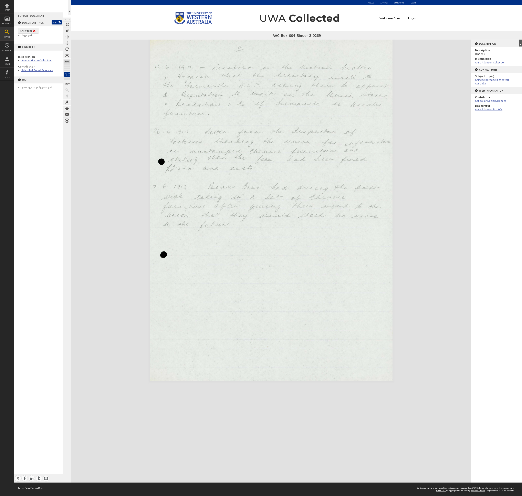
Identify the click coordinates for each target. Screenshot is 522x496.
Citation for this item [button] (67, 121)
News (371, 2)
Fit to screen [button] (67, 31)
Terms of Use (36, 488)
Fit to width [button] (67, 37)
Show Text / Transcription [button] (67, 84)
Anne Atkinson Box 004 (488, 109)
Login (7, 64)
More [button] (7, 77)
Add (55, 22)
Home (7, 10)
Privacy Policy (24, 488)
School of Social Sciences (37, 70)
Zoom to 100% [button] (67, 55)
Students (399, 2)
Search (7, 37)
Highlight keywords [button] (67, 96)
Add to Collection (67, 108)
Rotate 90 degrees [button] (67, 49)
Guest (398, 18)
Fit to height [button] (67, 43)
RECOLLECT (441, 490)
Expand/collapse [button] (520, 43)
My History (7, 50)
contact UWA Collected (474, 488)
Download (67, 102)
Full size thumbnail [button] (67, 25)
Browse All (7, 23)
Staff (413, 2)
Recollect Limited (478, 490)
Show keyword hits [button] (67, 90)
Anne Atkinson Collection (36, 60)
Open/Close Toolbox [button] (69, 7)
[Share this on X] (18, 476)
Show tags (26, 30)
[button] (67, 74)
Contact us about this (67, 115)
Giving (384, 2)
